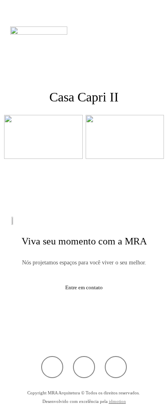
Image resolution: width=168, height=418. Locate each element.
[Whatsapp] (52, 367)
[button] (84, 50)
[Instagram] (84, 367)
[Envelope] (116, 367)
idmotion (117, 401)
